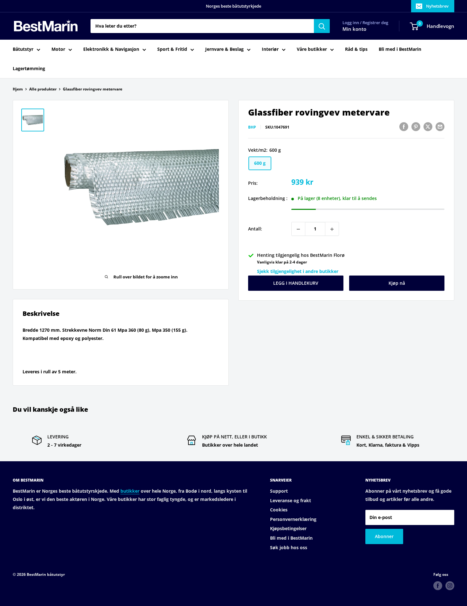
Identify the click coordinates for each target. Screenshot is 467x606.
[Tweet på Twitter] (427, 126)
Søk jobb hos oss (288, 547)
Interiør (270, 49)
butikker (129, 491)
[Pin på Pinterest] (415, 126)
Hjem (18, 89)
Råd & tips (356, 49)
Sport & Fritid (172, 49)
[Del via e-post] (440, 126)
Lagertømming (29, 68)
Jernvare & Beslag (224, 49)
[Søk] (322, 26)
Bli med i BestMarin (400, 49)
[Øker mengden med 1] (332, 229)
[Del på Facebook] (403, 126)
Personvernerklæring (293, 519)
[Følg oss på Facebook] (437, 585)
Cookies (279, 510)
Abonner (384, 536)
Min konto (354, 29)
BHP (252, 127)
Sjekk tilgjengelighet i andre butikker (297, 271)
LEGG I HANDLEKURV (295, 283)
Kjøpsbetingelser (288, 528)
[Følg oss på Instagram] (449, 585)
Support (279, 491)
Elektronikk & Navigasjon (111, 49)
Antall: (255, 229)
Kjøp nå (397, 283)
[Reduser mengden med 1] (298, 229)
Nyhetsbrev (437, 6)
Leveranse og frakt (290, 500)
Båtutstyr (23, 49)
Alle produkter (43, 89)
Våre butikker (312, 49)
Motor (58, 49)
